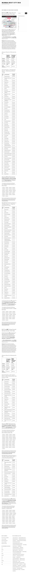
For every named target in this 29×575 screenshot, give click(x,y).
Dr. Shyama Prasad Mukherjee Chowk (17, 544)
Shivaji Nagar (22, 569)
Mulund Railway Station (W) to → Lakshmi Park (14, 360)
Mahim (19, 561)
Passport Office (15, 565)
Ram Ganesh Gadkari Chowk (16, 566)
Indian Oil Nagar (24, 551)
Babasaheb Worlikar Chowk (22, 537)
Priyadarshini (23, 565)
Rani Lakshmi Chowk (23, 566)
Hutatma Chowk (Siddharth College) (17, 551)
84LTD (2, 549)
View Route (8, 61)
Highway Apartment (15, 550)
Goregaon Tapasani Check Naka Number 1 (18, 548)
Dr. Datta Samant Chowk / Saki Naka (21, 540)
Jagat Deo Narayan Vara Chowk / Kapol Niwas (18, 554)
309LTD (7, 537)
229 (2, 562)
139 (18, 19)
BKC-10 (6, 540)
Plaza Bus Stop (19, 565)
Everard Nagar (24, 544)
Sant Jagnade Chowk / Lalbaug (16, 569)
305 (6, 543)
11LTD (2, 553)
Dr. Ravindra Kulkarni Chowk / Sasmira (17, 543)
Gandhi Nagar (21, 547)
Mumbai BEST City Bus (11, 3)
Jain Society (14, 555)
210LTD (3, 560)
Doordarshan (14, 540)
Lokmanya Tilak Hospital (16, 558)
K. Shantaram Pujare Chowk (20, 555)
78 (18, 20)
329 (2, 564)
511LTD (2, 555)
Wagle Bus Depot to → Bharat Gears (8, 56)
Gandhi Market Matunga (16, 547)
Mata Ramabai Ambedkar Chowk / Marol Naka (18, 562)
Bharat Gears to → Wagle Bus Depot (14, 56)
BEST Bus (3, 40)
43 (18, 29)
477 (2, 551)
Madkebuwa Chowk (22, 558)
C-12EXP (5, 539)
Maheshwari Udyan (15, 561)
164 (18, 26)
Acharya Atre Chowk (15, 537)
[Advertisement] (22, 37)
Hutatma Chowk (21, 550)
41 (18, 22)
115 (18, 23)
